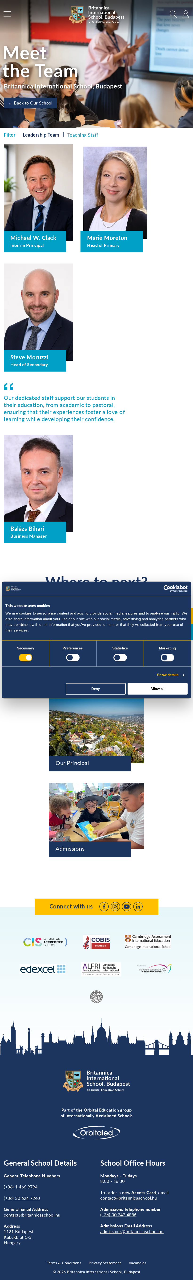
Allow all (157, 689)
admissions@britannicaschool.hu (132, 1231)
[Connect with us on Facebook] (104, 906)
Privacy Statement (105, 1262)
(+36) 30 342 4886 (118, 1214)
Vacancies (137, 1262)
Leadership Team (41, 135)
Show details (167, 675)
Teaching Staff (82, 135)
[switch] (73, 657)
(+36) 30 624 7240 (22, 1198)
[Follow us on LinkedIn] (138, 906)
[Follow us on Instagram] (115, 906)
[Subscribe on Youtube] (126, 906)
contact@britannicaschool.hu (32, 1214)
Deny (95, 689)
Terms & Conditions (64, 1262)
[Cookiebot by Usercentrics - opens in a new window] (167, 588)
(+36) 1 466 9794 (20, 1186)
